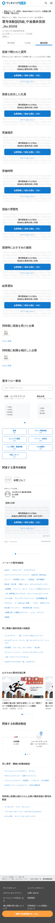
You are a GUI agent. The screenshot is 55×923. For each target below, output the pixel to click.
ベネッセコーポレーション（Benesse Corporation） (23, 811)
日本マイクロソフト (29, 776)
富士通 (13, 584)
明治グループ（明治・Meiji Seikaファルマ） (15, 879)
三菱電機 (7, 589)
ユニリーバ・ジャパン (12, 652)
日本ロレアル (45, 603)
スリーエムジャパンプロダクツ (15, 771)
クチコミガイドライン (12, 893)
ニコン (33, 612)
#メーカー (20, 708)
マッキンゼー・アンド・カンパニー (17, 807)
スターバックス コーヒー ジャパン (16, 575)
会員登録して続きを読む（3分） (27, 75)
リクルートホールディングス (33, 652)
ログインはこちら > (27, 81)
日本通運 (7, 647)
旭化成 (6, 584)
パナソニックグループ (12, 780)
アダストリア (17, 570)
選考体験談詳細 (46, 541)
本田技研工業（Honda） (31, 608)
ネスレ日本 (6, 341)
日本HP (7, 570)
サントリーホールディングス (37, 594)
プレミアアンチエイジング (24, 598)
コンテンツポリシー (36, 888)
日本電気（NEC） (19, 579)
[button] (27, 515)
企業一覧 (21, 877)
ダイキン (32, 771)
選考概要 (11, 43)
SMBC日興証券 (34, 785)
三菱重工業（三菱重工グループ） (16, 612)
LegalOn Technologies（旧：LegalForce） (20, 662)
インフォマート (10, 636)
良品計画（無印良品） (39, 575)
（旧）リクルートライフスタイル (16, 657)
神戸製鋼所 (41, 579)
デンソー (7, 579)
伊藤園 (6, 617)
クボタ (35, 603)
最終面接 (44, 43)
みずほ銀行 (45, 780)
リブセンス (35, 780)
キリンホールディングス (39, 584)
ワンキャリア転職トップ (9, 877)
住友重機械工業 (41, 598)
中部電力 (26, 780)
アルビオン (8, 603)
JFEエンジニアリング (12, 776)
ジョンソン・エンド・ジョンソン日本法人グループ (31, 589)
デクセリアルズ (29, 570)
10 (39, 554)
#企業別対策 (13, 708)
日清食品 (31, 579)
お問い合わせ (33, 893)
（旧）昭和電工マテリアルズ (14, 594)
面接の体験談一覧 (35, 879)
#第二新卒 (5, 708)
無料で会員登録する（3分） (27, 914)
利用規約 (31, 898)
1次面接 (27, 43)
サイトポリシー (9, 888)
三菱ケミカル (23, 584)
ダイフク (41, 612)
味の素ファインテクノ (12, 608)
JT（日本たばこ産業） (23, 603)
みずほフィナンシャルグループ (15, 785)
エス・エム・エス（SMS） (23, 647)
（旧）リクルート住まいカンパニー (30, 636)
